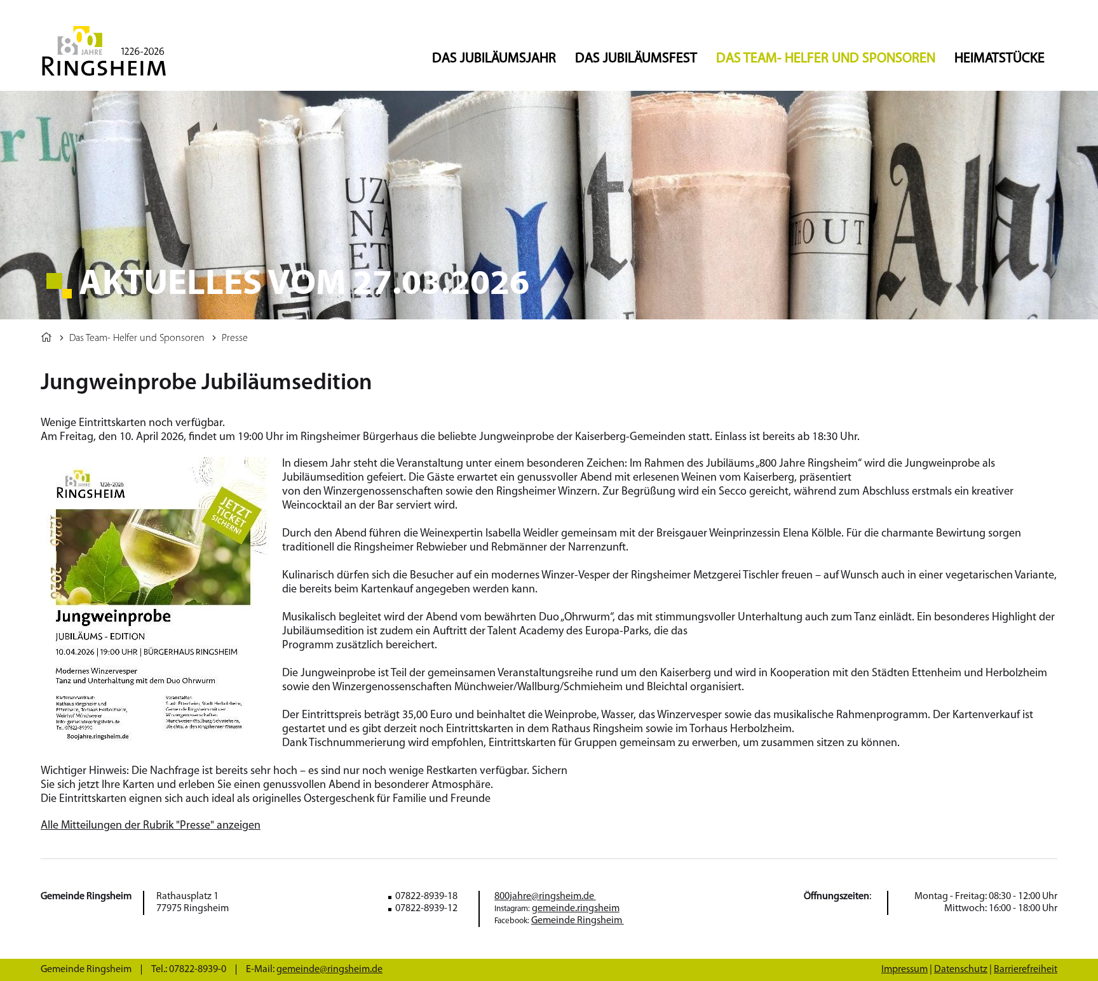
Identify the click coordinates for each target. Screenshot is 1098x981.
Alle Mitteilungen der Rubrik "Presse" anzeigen (151, 826)
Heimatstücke (999, 58)
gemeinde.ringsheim (576, 909)
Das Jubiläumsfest (636, 58)
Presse (235, 338)
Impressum (904, 969)
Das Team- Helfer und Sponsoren (825, 58)
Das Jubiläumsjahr (494, 58)
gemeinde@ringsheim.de (329, 969)
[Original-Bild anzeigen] (155, 740)
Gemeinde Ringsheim (577, 921)
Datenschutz (960, 969)
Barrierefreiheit (1025, 969)
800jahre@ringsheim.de (545, 896)
